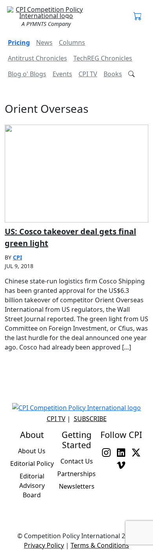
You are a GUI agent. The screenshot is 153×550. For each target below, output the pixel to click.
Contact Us (76, 461)
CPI (17, 257)
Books (113, 74)
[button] (137, 16)
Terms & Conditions (100, 545)
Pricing (19, 42)
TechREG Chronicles (102, 58)
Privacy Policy (44, 545)
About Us (32, 451)
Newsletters (77, 486)
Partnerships (76, 473)
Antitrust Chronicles (37, 58)
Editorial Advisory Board (32, 485)
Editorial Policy (32, 463)
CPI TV (87, 74)
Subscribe (90, 418)
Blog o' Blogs (27, 74)
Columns (72, 42)
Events (62, 74)
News (44, 42)
